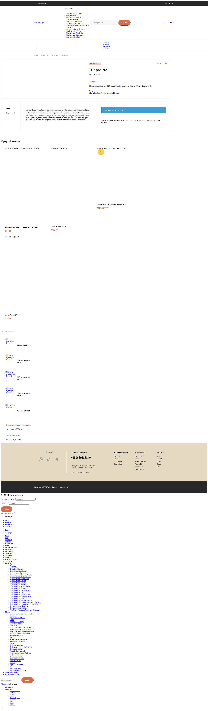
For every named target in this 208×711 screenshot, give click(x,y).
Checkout (8, 540)
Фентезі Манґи (15, 661)
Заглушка (8, 561)
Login (6, 509)
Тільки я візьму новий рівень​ (20, 653)
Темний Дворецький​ (17, 651)
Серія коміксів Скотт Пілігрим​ (21, 600)
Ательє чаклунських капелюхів (21, 614)
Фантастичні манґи (17, 659)
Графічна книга (15, 691)
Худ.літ (12, 703)
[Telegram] (172, 3)
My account (9, 549)
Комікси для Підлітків (18, 573)
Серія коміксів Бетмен (18, 581)
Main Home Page (11, 547)
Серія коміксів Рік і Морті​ (19, 598)
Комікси (8, 522)
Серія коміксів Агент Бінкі (19, 579)
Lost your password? (8, 513)
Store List (8, 555)
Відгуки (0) (10, 113)
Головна (8, 530)
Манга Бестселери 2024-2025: (20, 629)
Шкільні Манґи (15, 668)
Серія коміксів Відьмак (18, 583)
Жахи (12, 620)
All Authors (9, 534)
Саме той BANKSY (23, 411)
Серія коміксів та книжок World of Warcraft (25, 604)
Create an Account (16, 495)
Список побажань (11, 672)
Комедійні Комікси (17, 569)
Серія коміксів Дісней (18, 588)
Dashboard (9, 544)
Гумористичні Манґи (17, 618)
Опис (8, 108)
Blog (7, 536)
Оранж (12, 637)
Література (45, 55)
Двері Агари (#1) (11, 315)
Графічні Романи (11, 559)
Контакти (8, 524)
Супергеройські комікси (18, 608)
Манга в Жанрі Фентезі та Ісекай (22, 631)
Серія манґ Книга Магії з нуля (21, 647)
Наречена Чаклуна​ (16, 635)
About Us (8, 532)
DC (11, 565)
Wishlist (8, 557)
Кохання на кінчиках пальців (20, 627)
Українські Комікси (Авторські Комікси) (24, 610)
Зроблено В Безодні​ (17, 622)
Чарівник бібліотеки (17, 665)
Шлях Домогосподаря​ (18, 670)
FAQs (7, 545)
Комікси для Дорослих (18, 571)
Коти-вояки (14, 626)
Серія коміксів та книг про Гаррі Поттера (25, 602)
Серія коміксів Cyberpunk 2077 (21, 575)
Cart (6, 538)
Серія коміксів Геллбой (18, 585)
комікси (55, 55)
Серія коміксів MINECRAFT (20, 577)
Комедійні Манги (16, 624)
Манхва (12, 699)
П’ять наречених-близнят (19, 639)
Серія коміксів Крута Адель (20, 594)
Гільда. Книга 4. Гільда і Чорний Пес (111, 204)
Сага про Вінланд (16, 645)
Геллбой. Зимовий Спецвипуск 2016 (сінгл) (21, 227)
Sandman (8, 553)
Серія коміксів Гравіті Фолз (20, 586)
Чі (10, 667)
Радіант (12, 643)
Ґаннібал (13, 616)
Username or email (8, 499)
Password (5, 503)
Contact (8, 542)
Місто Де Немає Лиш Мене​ (20, 633)
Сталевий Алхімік (16, 649)
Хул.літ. (12, 705)
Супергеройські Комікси (19, 606)
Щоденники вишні (12, 674)
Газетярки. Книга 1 (24, 345)
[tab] (10, 108)
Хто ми (8, 526)
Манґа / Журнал (15, 698)
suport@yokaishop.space (80, 472)
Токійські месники (16, 655)
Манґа (12, 694)
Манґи (7, 520)
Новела (12, 701)
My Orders (9, 551)
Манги (7, 612)
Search (124, 23)
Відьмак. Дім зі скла (59, 226)
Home (36, 55)
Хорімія (12, 663)
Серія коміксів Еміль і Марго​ (20, 590)
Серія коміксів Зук (16, 592)
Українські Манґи (16, 657)
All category (9, 687)
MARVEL (13, 567)
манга (11, 696)
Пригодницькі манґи (17, 641)
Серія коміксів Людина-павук (20, 596)
